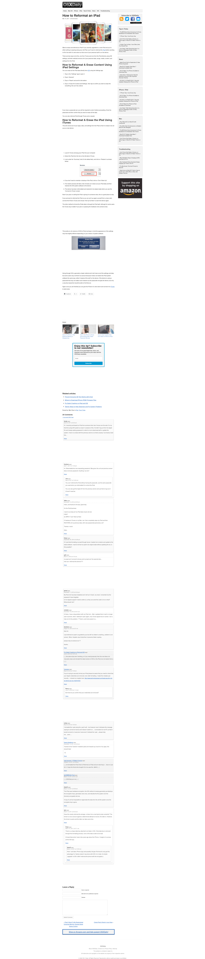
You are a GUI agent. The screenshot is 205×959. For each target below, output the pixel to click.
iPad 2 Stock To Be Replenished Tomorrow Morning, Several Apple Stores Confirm (73, 924)
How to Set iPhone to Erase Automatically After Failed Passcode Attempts (87, 336)
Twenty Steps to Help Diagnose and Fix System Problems (83, 407)
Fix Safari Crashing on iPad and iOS (76, 403)
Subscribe (88, 363)
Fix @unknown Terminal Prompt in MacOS (128, 166)
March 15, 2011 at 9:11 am (72, 828)
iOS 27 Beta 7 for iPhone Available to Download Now (129, 71)
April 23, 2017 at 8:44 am (70, 423)
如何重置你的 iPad (69, 775)
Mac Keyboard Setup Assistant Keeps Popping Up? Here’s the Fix (129, 162)
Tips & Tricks (87, 11)
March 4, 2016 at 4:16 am (70, 556)
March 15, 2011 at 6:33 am (71, 811)
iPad (81, 11)
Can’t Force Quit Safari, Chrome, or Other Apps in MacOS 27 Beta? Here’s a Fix (129, 40)
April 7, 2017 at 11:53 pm (70, 466)
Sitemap (115, 948)
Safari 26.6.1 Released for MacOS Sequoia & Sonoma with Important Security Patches (128, 76)
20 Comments (74, 18)
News (93, 11)
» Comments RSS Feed (67, 417)
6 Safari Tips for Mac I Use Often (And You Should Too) (129, 45)
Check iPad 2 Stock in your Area (103, 922)
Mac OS (70, 11)
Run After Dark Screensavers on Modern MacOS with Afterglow (130, 126)
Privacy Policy (108, 948)
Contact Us (101, 948)
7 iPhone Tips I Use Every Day (128, 36)
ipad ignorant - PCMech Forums (73, 760)
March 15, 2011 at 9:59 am (71, 788)
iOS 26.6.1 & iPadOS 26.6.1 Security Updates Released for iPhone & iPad (129, 81)
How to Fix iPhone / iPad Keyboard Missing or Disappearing (68, 336)
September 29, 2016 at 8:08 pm (72, 539)
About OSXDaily (93, 948)
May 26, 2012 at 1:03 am (70, 724)
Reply (65, 438)
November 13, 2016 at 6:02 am (72, 502)
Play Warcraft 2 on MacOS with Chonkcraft (127, 122)
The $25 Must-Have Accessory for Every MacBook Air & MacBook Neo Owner (130, 32)
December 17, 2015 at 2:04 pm (72, 592)
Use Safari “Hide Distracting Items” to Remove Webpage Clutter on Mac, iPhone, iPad (129, 50)
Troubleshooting (105, 11)
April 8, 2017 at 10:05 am (72, 480)
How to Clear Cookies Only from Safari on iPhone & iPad (105, 335)
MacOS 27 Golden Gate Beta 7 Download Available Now (127, 67)
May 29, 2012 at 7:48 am (70, 671)
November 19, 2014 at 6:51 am (72, 611)
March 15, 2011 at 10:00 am (74, 849)
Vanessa (66, 669)
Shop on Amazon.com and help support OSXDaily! (88, 931)
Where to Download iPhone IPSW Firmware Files (80, 400)
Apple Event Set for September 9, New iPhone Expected (129, 63)
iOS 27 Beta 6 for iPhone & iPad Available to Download (127, 104)
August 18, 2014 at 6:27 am (71, 628)
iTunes (113, 286)
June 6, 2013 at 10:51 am (70, 654)
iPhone (76, 11)
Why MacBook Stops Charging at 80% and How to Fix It (129, 158)
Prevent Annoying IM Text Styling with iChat (79, 397)
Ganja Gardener (68, 742)
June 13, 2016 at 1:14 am (72, 690)
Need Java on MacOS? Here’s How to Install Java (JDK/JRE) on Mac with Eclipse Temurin (129, 171)
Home (65, 11)
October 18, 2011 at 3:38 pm (71, 762)
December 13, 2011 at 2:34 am (72, 744)
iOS (98, 11)
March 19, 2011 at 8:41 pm (71, 776)
